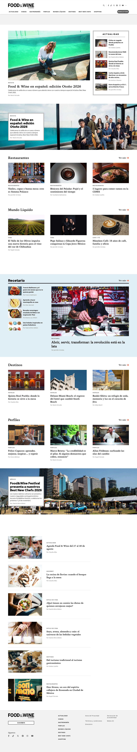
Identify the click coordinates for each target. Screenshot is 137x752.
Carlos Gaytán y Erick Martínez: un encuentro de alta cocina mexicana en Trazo (117, 75)
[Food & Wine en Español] (21, 5)
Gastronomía (35, 12)
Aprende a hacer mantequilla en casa (30, 301)
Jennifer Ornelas (116, 90)
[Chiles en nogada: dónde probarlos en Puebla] (101, 43)
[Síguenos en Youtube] (123, 5)
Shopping (98, 12)
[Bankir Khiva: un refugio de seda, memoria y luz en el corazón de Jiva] (111, 380)
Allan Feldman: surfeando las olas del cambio (108, 452)
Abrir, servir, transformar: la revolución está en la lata (88, 344)
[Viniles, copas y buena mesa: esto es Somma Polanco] (26, 173)
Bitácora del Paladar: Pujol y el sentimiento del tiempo (66, 190)
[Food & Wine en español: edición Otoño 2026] (49, 55)
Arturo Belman (15, 457)
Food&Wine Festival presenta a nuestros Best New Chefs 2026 (26, 487)
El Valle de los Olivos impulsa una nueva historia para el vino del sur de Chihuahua (24, 243)
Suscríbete (21, 723)
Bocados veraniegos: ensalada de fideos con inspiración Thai (31, 312)
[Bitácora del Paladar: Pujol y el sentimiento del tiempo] (68, 173)
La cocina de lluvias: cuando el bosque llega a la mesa (66, 576)
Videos (24, 12)
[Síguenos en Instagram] (120, 5)
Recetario (55, 338)
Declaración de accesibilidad (112, 716)
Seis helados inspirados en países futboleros (33, 324)
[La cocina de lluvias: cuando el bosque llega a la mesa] (25, 576)
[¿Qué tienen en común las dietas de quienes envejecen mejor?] (25, 604)
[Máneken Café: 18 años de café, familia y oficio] (111, 225)
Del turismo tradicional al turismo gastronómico (64, 661)
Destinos (72, 12)
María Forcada (15, 95)
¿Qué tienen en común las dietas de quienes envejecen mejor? (65, 604)
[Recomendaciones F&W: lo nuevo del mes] (101, 54)
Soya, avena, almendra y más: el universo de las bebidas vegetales (64, 633)
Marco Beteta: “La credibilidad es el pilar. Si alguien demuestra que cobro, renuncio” (68, 453)
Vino (10, 237)
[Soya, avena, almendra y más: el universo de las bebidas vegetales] (25, 633)
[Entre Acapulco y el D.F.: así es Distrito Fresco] (101, 87)
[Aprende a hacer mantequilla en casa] (15, 303)
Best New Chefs (85, 12)
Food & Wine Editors (117, 57)
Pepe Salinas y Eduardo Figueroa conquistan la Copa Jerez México (67, 242)
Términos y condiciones (93, 721)
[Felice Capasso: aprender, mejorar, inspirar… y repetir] (26, 435)
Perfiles (46, 12)
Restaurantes (13, 185)
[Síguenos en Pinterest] (117, 5)
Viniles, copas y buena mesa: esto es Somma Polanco (26, 190)
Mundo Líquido (59, 12)
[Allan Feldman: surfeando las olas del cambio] (111, 435)
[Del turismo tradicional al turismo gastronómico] (25, 661)
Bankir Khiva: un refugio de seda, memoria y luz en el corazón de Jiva (110, 398)
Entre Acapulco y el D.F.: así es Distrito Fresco (117, 86)
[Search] (104, 5)
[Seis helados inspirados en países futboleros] (15, 326)
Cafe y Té (96, 237)
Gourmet (50, 571)
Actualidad (13, 12)
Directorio (88, 724)
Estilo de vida (52, 600)
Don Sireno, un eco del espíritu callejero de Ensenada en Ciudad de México (65, 690)
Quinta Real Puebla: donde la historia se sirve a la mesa (116, 63)
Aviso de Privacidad (92, 716)
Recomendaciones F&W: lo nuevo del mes (117, 53)
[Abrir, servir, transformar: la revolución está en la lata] (90, 311)
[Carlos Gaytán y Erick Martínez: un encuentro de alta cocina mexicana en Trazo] (101, 75)
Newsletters (123, 12)
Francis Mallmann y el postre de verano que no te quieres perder (33, 290)
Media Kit (110, 721)
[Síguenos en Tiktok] (111, 5)
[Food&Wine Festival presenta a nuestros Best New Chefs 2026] (68, 491)
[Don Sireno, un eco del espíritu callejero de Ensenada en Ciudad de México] (25, 690)
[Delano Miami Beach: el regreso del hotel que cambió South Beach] (68, 380)
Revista (11, 83)
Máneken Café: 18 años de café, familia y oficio (110, 242)
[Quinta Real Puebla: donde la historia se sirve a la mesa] (101, 64)
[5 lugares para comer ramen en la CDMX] (111, 173)
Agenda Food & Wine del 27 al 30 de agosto (66, 547)
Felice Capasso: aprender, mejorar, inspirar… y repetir (23, 452)
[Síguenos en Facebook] (108, 5)
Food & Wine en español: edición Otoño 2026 (44, 86)
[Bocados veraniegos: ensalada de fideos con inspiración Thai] (15, 313)
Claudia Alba (115, 69)
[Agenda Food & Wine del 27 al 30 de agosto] (25, 547)
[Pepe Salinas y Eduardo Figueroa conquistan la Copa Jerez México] (68, 225)
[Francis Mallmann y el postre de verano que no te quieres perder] (15, 290)
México (13, 479)
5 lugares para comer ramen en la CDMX (110, 190)
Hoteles (11, 392)
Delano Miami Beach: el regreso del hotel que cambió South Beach (67, 398)
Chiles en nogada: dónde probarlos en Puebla (116, 42)
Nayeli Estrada (15, 250)
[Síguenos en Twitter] (114, 5)
